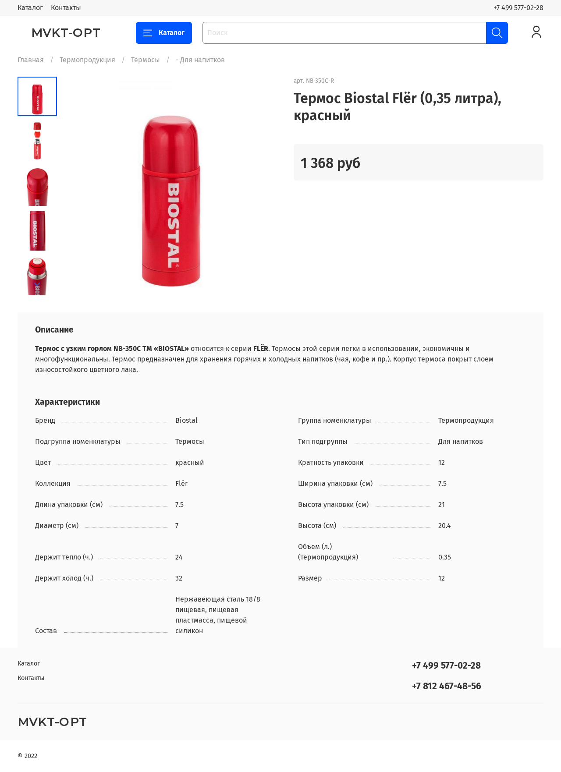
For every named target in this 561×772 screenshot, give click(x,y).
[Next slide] (37, 284)
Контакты (66, 8)
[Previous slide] (78, 186)
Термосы (145, 60)
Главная (31, 60)
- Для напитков (200, 60)
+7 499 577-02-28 (518, 8)
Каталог (30, 8)
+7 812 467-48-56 (446, 686)
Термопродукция (87, 60)
